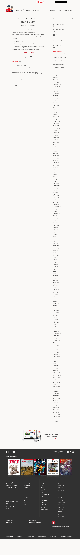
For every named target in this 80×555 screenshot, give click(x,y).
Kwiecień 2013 (56, 280)
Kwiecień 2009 (56, 365)
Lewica (7, 505)
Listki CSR (26, 506)
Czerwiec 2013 (56, 277)
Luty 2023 (55, 91)
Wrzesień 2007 (56, 398)
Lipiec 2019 (55, 148)
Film (42, 485)
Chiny (25, 490)
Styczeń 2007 (56, 412)
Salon (7, 489)
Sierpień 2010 (56, 337)
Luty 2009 (55, 368)
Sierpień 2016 (56, 210)
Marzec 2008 (56, 388)
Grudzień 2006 (56, 414)
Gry (42, 492)
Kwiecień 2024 (56, 77)
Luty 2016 (55, 220)
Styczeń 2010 (56, 349)
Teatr (42, 490)
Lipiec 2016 (55, 211)
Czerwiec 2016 (56, 213)
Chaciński (60, 487)
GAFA (25, 504)
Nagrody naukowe (44, 509)
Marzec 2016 (56, 218)
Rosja (25, 489)
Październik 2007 (57, 397)
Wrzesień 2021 (56, 107)
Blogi (59, 479)
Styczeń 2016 (56, 222)
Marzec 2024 (56, 79)
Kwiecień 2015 (56, 238)
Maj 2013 (55, 278)
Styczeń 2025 (56, 74)
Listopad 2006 (56, 416)
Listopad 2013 (56, 268)
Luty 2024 (55, 81)
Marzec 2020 (56, 134)
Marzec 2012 (56, 303)
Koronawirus (8, 495)
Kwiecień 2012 (56, 301)
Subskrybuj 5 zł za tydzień (51, 438)
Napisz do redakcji (9, 524)
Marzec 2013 (56, 282)
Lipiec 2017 (55, 190)
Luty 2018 (55, 178)
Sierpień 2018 (56, 167)
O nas (59, 514)
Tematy (59, 513)
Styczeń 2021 (56, 120)
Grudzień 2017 (56, 181)
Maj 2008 (55, 384)
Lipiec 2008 (55, 381)
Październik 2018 (56, 164)
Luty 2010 (55, 347)
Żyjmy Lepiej (9, 490)
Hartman (60, 483)
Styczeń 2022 (56, 102)
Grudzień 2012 (56, 287)
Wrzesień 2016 (56, 208)
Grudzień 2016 (56, 202)
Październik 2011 (56, 312)
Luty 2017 (55, 199)
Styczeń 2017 (56, 201)
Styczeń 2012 (56, 307)
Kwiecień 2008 (56, 386)
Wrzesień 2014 (56, 250)
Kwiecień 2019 (56, 153)
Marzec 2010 (56, 345)
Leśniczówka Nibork (30, 536)
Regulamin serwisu (32, 520)
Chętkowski (60, 489)
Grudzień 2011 (56, 308)
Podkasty (60, 506)
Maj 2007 (55, 405)
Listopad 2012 (56, 289)
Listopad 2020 (56, 123)
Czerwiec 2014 (56, 255)
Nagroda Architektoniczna (46, 496)
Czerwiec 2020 (56, 128)
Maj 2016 (55, 215)
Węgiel (25, 500)
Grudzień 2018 (56, 160)
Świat (25, 479)
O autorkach (52, 10)
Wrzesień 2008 (56, 377)
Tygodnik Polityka (10, 482)
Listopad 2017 (56, 183)
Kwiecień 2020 (56, 132)
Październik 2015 (56, 227)
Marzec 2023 (56, 90)
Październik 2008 (57, 375)
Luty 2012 (55, 305)
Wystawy (43, 489)
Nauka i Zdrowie (44, 500)
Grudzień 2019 (56, 139)
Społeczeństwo (61, 500)
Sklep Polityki (61, 516)
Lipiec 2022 (55, 95)
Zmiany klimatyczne (45, 507)
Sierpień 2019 (56, 146)
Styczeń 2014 (56, 264)
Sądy (7, 510)
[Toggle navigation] (8, 2)
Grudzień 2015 (56, 224)
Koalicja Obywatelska (10, 506)
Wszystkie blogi (61, 490)
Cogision (41, 536)
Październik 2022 (57, 93)
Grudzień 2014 (56, 245)
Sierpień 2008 (56, 379)
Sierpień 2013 (56, 273)
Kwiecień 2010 (56, 344)
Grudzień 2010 (56, 330)
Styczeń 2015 (56, 243)
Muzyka (42, 483)
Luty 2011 (55, 326)
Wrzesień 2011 (56, 314)
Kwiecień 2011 (56, 322)
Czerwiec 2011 (56, 319)
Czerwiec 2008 (56, 382)
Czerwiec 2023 (56, 86)
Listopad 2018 (56, 162)
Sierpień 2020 (56, 125)
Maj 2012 (55, 300)
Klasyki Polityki (61, 502)
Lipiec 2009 (55, 360)
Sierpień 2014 (56, 252)
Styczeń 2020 (56, 137)
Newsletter (55, 451)
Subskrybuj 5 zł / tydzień (61, 2)
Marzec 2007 (56, 409)
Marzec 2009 (56, 367)
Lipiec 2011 (55, 317)
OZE (24, 502)
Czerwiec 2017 (56, 192)
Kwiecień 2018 (56, 174)
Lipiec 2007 (55, 402)
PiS (7, 503)
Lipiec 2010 (55, 338)
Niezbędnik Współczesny (11, 487)
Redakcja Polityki (9, 520)
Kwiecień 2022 (56, 97)
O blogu (59, 10)
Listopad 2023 (56, 82)
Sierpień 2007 (56, 400)
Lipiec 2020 (55, 127)
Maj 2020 (55, 130)
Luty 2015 (55, 241)
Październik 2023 (57, 84)
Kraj (7, 499)
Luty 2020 (55, 135)
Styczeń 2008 (56, 391)
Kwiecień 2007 (56, 407)
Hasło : (16, 85)
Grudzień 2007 (56, 393)
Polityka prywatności (33, 524)
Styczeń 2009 (56, 370)
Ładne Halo (44, 536)
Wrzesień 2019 (56, 144)
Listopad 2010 (56, 331)
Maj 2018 (55, 172)
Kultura (42, 479)
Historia (60, 497)
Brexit (25, 482)
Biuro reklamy (9, 522)
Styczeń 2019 (56, 158)
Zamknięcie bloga (62, 54)
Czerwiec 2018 (56, 171)
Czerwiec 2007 (56, 404)
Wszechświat (43, 504)
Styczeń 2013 (56, 285)
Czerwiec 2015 (56, 234)
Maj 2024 (55, 75)
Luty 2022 (55, 100)
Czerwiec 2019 (56, 150)
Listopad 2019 (56, 141)
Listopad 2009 (56, 352)
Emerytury (26, 497)
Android (55, 525)
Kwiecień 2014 (56, 259)
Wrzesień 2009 (56, 356)
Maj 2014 (55, 257)
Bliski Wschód (27, 487)
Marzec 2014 (56, 261)
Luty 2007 (55, 411)
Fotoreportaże (61, 507)
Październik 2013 (56, 270)
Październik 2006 (57, 418)
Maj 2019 (55, 151)
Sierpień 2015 (56, 231)
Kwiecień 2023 (56, 88)
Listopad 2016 (56, 204)
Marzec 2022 (56, 98)
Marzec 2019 (56, 155)
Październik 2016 (56, 206)
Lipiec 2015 (55, 232)
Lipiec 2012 (55, 296)
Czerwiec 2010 (56, 340)
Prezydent (8, 508)
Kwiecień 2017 (56, 195)
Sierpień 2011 (56, 315)
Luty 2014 (55, 262)
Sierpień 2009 (56, 358)
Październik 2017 (56, 185)
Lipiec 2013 (55, 275)
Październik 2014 (56, 248)
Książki (42, 482)
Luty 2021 (55, 118)
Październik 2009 (57, 354)
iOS (53, 525)
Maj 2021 (55, 112)
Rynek (25, 495)
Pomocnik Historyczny (11, 483)
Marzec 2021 (56, 116)
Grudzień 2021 (56, 104)
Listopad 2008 (56, 374)
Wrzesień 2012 (56, 292)
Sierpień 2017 (56, 188)
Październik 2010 (57, 333)
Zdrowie (43, 502)
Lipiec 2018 (55, 169)
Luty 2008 (55, 390)
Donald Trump (27, 485)
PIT (24, 499)
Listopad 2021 (56, 105)
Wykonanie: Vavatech (53, 536)
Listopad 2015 (56, 225)
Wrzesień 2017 (56, 187)
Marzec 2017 (56, 197)
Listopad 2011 (56, 310)
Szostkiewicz (61, 485)
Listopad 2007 (56, 395)
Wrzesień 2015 (56, 229)
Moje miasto (60, 504)
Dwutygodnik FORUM (9, 536)
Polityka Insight (20, 536)
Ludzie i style (61, 499)
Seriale (42, 487)
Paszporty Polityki (45, 494)
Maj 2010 (55, 342)
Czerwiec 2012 (56, 298)
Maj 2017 (55, 194)
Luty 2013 (55, 284)
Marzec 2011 (56, 324)
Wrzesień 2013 (56, 271)
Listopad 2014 (56, 247)
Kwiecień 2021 (56, 114)
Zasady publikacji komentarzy (35, 522)
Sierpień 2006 (56, 421)
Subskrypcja (62, 451)
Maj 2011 (55, 321)
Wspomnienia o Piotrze (68, 10)
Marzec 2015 (56, 240)
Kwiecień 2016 (56, 217)
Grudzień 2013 (56, 266)
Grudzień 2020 (56, 121)
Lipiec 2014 (55, 254)
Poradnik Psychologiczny (11, 485)
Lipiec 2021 (55, 109)
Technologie (43, 506)
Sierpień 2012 (56, 294)
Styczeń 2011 (56, 328)
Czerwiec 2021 (56, 111)
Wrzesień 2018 (56, 165)
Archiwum (60, 509)
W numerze (8, 479)
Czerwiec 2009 (56, 361)
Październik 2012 (56, 291)
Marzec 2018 (56, 176)
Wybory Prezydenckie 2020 (12, 501)
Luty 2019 (55, 157)
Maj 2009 (55, 363)
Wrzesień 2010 (56, 335)
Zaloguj (71, 2)
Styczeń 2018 (56, 180)
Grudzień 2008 (56, 372)
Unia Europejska (27, 483)
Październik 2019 (56, 142)
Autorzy (60, 511)
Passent (60, 482)
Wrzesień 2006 (56, 420)
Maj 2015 (55, 236)
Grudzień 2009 (56, 351)
